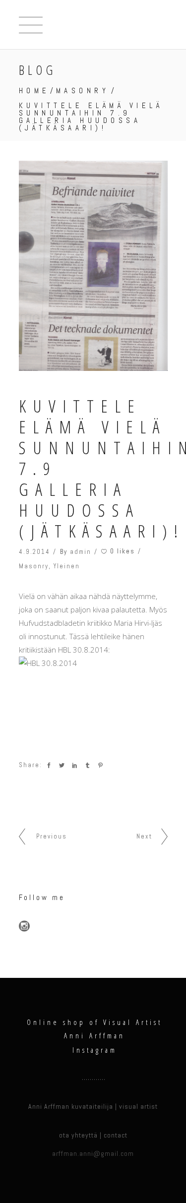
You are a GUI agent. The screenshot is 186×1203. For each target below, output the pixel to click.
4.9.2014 (34, 551)
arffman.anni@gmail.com (93, 1153)
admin (80, 551)
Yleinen (67, 566)
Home (34, 90)
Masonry (83, 90)
